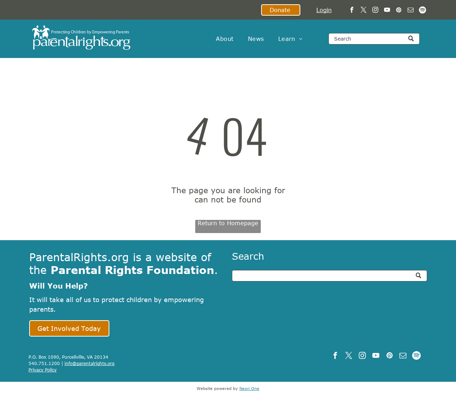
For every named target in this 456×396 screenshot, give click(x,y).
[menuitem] (224, 39)
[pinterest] (398, 10)
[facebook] (351, 10)
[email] (410, 10)
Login (324, 10)
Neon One (249, 388)
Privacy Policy (42, 369)
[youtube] (387, 10)
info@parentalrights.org (89, 363)
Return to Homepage (228, 223)
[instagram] (375, 10)
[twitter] (363, 10)
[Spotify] (422, 10)
